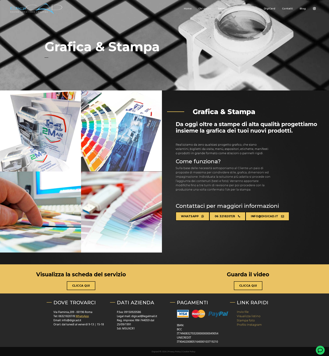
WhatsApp (190, 216)
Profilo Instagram (249, 324)
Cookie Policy (188, 351)
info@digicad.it (264, 216)
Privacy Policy (174, 351)
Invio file (243, 312)
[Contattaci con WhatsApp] (320, 350)
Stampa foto (246, 320)
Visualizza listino (248, 316)
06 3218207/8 (225, 216)
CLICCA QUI (81, 285)
